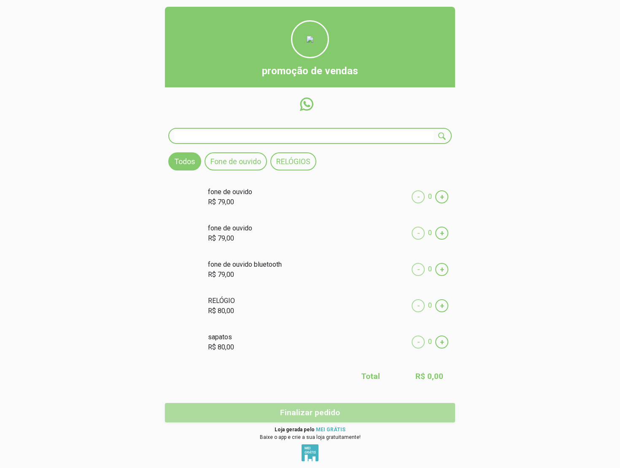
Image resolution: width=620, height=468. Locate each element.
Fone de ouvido (235, 161)
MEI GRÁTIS (330, 430)
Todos (184, 161)
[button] (306, 104)
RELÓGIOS (293, 161)
